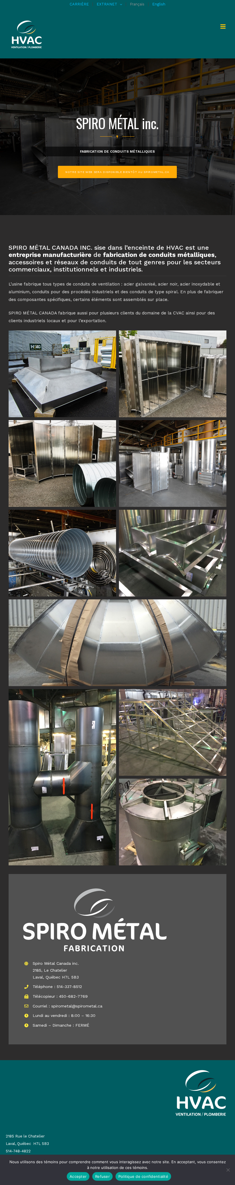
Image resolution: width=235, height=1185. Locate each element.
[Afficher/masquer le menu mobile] (223, 26)
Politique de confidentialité (143, 1176)
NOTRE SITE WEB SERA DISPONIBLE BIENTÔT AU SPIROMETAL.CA (117, 172)
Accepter (78, 1176)
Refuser (102, 1176)
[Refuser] (228, 1170)
